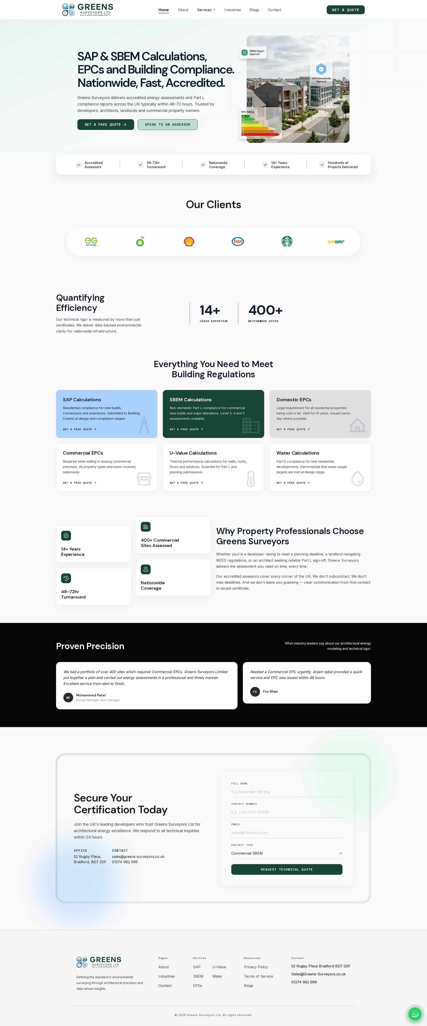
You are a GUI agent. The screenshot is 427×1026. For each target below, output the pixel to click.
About (183, 10)
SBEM (198, 976)
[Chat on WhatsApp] (415, 1014)
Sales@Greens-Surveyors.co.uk (318, 974)
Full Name (239, 783)
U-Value (219, 967)
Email (235, 824)
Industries (232, 10)
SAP (197, 967)
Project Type (242, 845)
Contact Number (244, 804)
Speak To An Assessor (167, 124)
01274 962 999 (125, 862)
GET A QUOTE (345, 9)
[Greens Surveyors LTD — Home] (87, 10)
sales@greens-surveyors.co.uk (138, 856)
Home (164, 10)
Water (217, 976)
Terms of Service (258, 976)
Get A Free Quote (103, 124)
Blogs (254, 10)
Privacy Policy (256, 967)
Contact (274, 10)
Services (204, 10)
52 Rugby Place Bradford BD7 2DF (320, 966)
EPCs (197, 985)
